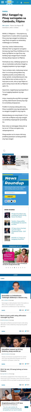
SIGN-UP (10, 196)
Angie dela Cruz (5, 373)
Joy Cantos (5, 300)
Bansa (5, 11)
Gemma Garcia (5, 320)
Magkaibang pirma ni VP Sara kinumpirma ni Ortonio (12, 404)
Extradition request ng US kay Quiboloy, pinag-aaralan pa (12, 350)
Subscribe (26, 2)
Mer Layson (5, 25)
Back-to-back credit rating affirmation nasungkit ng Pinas (13, 316)
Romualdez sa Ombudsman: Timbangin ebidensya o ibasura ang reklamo (14, 296)
